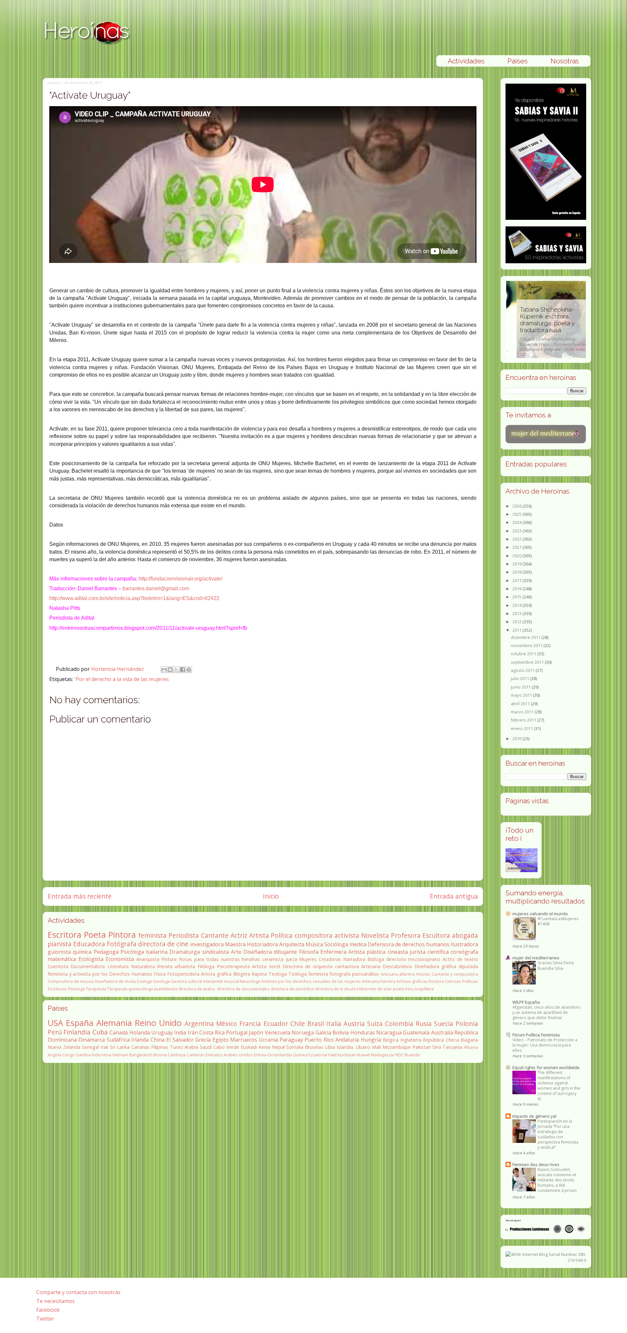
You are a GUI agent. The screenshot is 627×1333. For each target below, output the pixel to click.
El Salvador (179, 1039)
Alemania (114, 1023)
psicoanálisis (365, 974)
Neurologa (250, 981)
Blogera (241, 974)
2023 (517, 531)
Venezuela (277, 1032)
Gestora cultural (186, 981)
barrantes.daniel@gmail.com (155, 588)
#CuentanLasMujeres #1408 (558, 921)
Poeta (95, 934)
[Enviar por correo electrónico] (164, 669)
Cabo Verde (226, 1047)
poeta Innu (403, 989)
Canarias (140, 1047)
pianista (60, 943)
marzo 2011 (523, 712)
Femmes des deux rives (535, 1164)
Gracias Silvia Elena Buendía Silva (556, 965)
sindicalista (215, 951)
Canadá (118, 1032)
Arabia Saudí (198, 1047)
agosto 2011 (523, 670)
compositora (313, 935)
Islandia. (345, 1047)
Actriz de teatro (460, 959)
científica (438, 951)
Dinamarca (91, 1039)
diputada (468, 966)
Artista (259, 935)
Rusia (424, 1023)
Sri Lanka (120, 1047)
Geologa (161, 981)
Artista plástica (366, 951)
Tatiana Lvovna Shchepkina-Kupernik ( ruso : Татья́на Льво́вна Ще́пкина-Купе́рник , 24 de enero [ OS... (544, 331)
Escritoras (57, 989)
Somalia (294, 1047)
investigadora (207, 944)
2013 (517, 613)
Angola (54, 1055)
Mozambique (396, 1047)
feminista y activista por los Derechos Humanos (100, 974)
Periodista (184, 935)
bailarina (157, 951)
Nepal (278, 1047)
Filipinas (159, 1047)
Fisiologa (76, 989)
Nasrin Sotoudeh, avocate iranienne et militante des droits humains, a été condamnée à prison (557, 1180)
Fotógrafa (122, 943)
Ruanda (412, 1055)
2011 (517, 630)
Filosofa (308, 951)
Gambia (83, 1055)
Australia (442, 1032)
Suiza (375, 1023)
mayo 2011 (522, 695)
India (180, 1032)
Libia (330, 1047)
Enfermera (333, 951)
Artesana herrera (378, 981)
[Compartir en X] (176, 669)
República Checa (440, 1040)
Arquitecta (291, 944)
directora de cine (163, 943)
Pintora (122, 934)
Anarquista (147, 959)
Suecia (443, 1023)
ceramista (272, 959)
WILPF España (526, 1002)
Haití (332, 1055)
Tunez (176, 1047)
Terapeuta (96, 989)
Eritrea (260, 1055)
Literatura (118, 966)
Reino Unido (158, 1023)
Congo (68, 1055)
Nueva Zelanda (64, 1047)
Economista (119, 959)
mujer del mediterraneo (535, 958)
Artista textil (266, 966)
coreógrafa (464, 951)
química (82, 951)
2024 (517, 522)
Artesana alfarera (397, 974)
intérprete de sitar (374, 989)
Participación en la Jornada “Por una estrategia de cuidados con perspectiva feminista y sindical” (558, 1134)
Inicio (271, 896)
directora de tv (329, 989)
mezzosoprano (424, 959)
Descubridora (397, 966)
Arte (236, 951)
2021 (517, 547)
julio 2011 (520, 678)
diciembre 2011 (526, 637)
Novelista (375, 935)
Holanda (139, 1032)
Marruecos (243, 1039)
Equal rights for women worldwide (546, 1067)
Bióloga (375, 959)
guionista (59, 951)
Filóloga (206, 966)
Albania (471, 1047)
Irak (104, 1047)
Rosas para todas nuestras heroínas (219, 959)
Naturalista (143, 966)
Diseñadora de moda (115, 981)
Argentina (199, 1023)
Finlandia (76, 1032)
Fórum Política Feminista (536, 1035)
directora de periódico (292, 989)
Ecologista (91, 959)
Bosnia (160, 1055)
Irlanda (140, 1039)
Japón (256, 1032)
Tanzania (452, 1047)
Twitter (45, 1318)
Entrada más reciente (80, 896)
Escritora (64, 934)
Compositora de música (71, 981)
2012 (517, 622)
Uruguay (162, 1032)
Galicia (323, 1032)
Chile (297, 1023)
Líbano (363, 1047)
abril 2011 (521, 704)
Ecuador (276, 1023)
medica (357, 944)
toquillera (424, 989)
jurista (418, 951)
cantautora (347, 966)
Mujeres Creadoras (320, 959)
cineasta (398, 951)
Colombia (399, 1023)
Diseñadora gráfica (435, 966)
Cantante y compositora (455, 974)
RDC (399, 1055)
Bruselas (314, 1047)
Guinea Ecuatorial (310, 1055)
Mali (376, 1047)
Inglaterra (410, 1040)
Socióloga (336, 944)
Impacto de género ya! (534, 1116)
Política (282, 935)
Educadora (89, 943)
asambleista (165, 989)
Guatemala (416, 1032)
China (158, 1039)
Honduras (362, 1032)
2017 (517, 580)
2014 (517, 605)
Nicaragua (389, 1032)
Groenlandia (279, 1055)
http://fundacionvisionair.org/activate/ (180, 578)
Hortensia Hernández (118, 669)
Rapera (259, 974)
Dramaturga (184, 951)
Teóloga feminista (308, 974)
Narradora (354, 959)
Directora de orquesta (307, 966)
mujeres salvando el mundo (540, 914)
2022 (517, 539)
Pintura (169, 959)
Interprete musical (221, 981)
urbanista (185, 966)
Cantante (215, 935)
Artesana (370, 966)
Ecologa (144, 981)
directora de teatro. (197, 989)
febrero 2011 (524, 720)
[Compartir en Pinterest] (188, 669)
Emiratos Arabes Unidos (229, 1055)
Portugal (237, 1032)
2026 (517, 506)
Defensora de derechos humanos (408, 944)
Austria (354, 1023)
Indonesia (101, 1055)
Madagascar (382, 1055)
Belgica (390, 1040)
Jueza (291, 959)
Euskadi (249, 1047)
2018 (517, 572)
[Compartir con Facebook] (182, 669)
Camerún (196, 1055)
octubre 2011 (524, 654)
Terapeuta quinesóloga (130, 989)
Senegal (90, 1047)
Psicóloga (132, 951)
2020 (517, 556)
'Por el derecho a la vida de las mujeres (121, 679)
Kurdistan (347, 1055)
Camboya (177, 1055)
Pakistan (421, 1047)
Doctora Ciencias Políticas (453, 981)
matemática (62, 959)
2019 (517, 564)
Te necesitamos (55, 1301)
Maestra (235, 944)
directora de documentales (243, 989)
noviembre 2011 (527, 645)
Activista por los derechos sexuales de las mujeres (311, 981)
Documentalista (88, 966)
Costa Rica (211, 1032)
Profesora (406, 935)
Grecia (203, 1039)
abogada (465, 935)
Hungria (371, 1039)
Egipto (221, 1039)
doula (349, 989)
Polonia (467, 1023)
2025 (517, 514)
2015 (517, 597)
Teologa (277, 974)
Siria (436, 1047)
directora (396, 959)
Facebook (48, 1309)
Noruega (303, 1032)
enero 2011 (522, 728)
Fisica (160, 974)
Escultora (436, 935)
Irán (193, 1032)
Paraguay (291, 1039)
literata (164, 966)
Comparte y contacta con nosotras (78, 1292)
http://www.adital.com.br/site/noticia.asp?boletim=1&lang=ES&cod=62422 (134, 598)
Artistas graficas (411, 981)
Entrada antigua (454, 896)
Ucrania (268, 1039)
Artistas (423, 974)
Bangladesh (141, 1055)
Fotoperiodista (183, 974)
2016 (517, 589)
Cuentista (58, 966)
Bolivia (340, 1032)
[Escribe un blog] (170, 669)
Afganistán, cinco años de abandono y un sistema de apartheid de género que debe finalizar (546, 1012)
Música (314, 944)
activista (346, 935)
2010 (517, 738)
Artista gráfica (216, 974)
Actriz (239, 935)
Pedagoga (106, 951)
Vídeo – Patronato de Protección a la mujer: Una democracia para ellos (544, 1045)
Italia (333, 1023)
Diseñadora (257, 951)
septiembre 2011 (528, 662)
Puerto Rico (319, 1039)
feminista (152, 935)
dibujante (285, 951)
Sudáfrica (118, 1039)
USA (55, 1023)
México (226, 1023)
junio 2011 (521, 687)
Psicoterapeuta (233, 966)
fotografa (340, 974)
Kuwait (363, 1055)
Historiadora (262, 944)
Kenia (264, 1047)
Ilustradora (464, 944)
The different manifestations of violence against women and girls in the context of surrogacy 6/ (559, 1085)
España (79, 1023)
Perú (55, 1032)
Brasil (315, 1023)
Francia (250, 1023)
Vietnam (120, 1055)
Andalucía (347, 1039)
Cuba (100, 1032)
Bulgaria (469, 1040)
